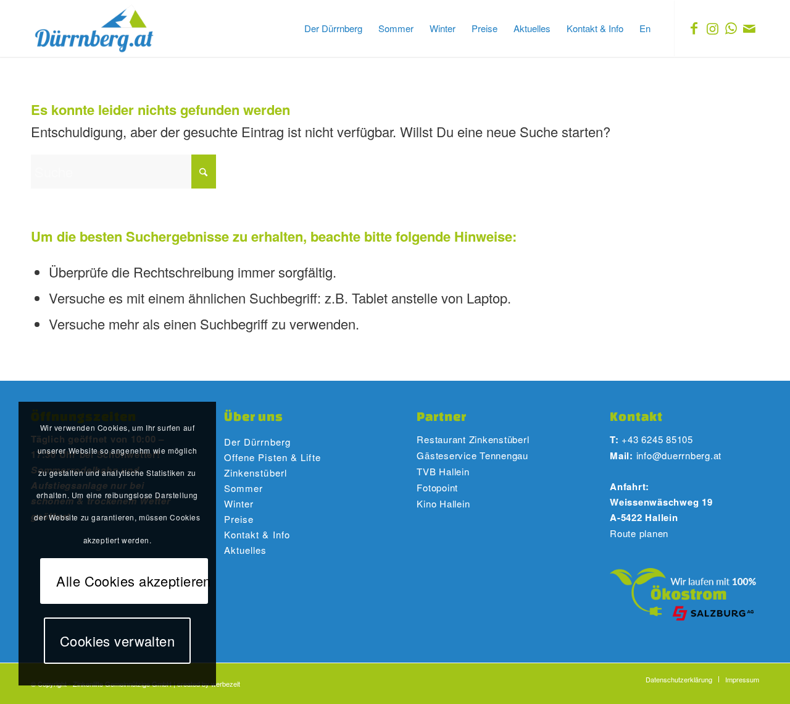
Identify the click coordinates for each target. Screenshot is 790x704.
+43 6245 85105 (657, 439)
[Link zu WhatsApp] (730, 28)
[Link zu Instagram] (712, 28)
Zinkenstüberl (255, 472)
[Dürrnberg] (94, 28)
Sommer (244, 487)
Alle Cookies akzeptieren (131, 580)
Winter (239, 503)
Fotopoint (439, 487)
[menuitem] (333, 28)
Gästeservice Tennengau (472, 455)
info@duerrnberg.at (679, 455)
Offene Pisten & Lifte (272, 457)
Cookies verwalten (117, 640)
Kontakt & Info (257, 534)
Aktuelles (245, 549)
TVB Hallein (443, 471)
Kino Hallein (443, 503)
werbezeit (225, 684)
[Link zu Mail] (749, 28)
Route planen (639, 533)
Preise (239, 518)
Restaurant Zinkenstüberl (473, 439)
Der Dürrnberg (257, 441)
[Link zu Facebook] (693, 28)
